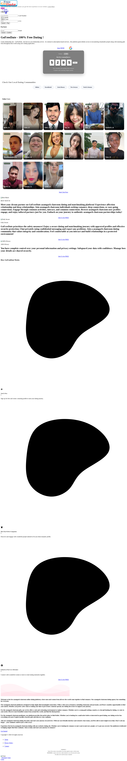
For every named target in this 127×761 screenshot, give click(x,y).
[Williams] (33, 145)
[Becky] (12, 116)
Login (5, 9)
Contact (6, 746)
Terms (6, 739)
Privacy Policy (8, 743)
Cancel (3, 23)
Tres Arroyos (74, 87)
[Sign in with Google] (71, 48)
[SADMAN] (114, 116)
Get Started (4, 731)
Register (6, 11)
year (7, 19)
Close (9, 758)
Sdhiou (37, 87)
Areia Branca (61, 87)
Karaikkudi (48, 87)
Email (20, 30)
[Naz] (73, 116)
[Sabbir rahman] (94, 145)
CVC (19, 21)
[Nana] (114, 145)
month (6, 17)
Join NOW (60, 48)
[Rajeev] (12, 175)
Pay (8, 23)
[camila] (53, 175)
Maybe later (63, 397)
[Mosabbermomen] (12, 145)
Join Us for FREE (63, 217)
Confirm (9, 32)
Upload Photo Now (64, 393)
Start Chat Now (63, 192)
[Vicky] (33, 116)
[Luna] (73, 145)
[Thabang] (33, 175)
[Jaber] (53, 116)
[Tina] (94, 116)
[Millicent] (53, 145)
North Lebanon (87, 87)
